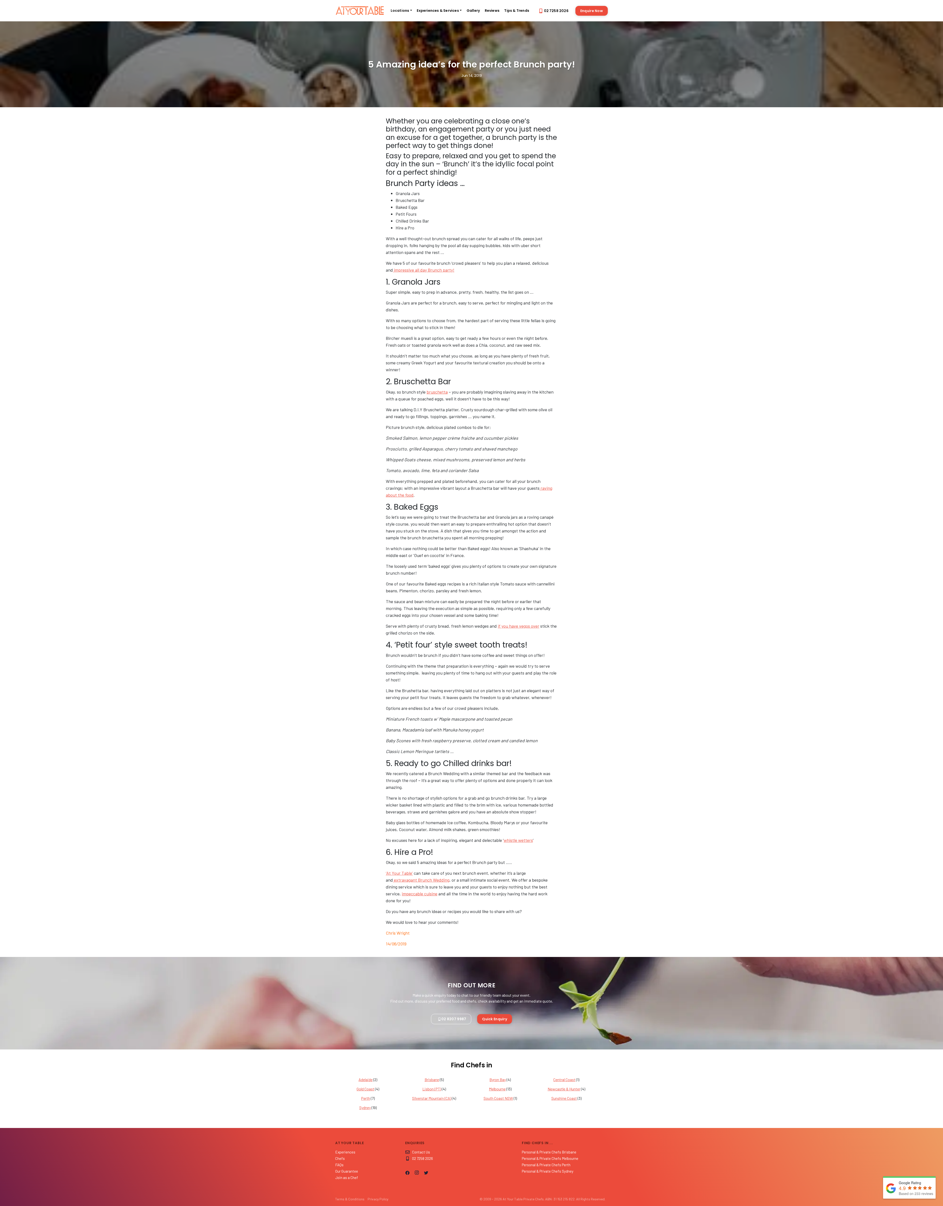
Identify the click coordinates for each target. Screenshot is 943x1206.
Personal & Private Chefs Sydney (547, 1171)
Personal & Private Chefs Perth (546, 1165)
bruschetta (437, 392)
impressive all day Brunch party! (423, 270)
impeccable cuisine (419, 893)
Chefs (340, 1158)
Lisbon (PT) (431, 1089)
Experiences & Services (438, 10)
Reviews (492, 10)
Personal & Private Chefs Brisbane (549, 1152)
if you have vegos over (518, 626)
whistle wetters (518, 840)
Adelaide (366, 1079)
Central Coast (564, 1079)
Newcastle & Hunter (564, 1089)
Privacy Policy (378, 1199)
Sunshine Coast (564, 1098)
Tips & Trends (516, 10)
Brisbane (432, 1079)
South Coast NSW (498, 1098)
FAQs (339, 1165)
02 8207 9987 (453, 1019)
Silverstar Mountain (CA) (431, 1098)
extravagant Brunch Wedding (421, 880)
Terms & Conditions (349, 1199)
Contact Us (421, 1152)
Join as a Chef (346, 1177)
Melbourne (497, 1089)
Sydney (365, 1107)
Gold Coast (365, 1089)
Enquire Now (591, 10)
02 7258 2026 (556, 10)
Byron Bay (497, 1079)
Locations (400, 10)
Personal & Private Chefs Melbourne (550, 1158)
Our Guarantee (346, 1171)
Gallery (473, 10)
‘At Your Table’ (399, 873)
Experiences (345, 1152)
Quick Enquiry (494, 1019)
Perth (365, 1098)
